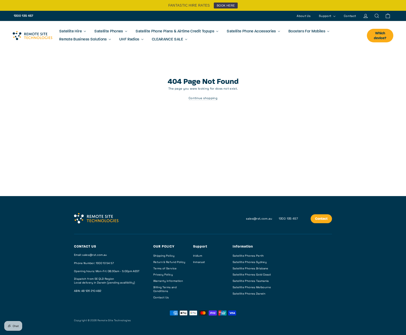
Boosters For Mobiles (307, 31)
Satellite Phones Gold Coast (252, 274)
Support (325, 16)
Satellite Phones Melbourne (252, 287)
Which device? (380, 36)
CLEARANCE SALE (168, 40)
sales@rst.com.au (259, 218)
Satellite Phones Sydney (250, 262)
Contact (350, 16)
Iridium (197, 255)
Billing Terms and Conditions (165, 289)
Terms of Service (165, 268)
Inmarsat (199, 262)
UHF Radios (129, 40)
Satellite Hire (71, 31)
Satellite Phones (109, 31)
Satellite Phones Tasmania (251, 281)
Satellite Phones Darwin (249, 293)
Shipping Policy (163, 255)
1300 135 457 (23, 16)
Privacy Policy (163, 274)
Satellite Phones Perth (248, 255)
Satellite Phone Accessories (252, 31)
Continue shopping (203, 98)
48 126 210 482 (91, 291)
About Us (303, 16)
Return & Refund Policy (169, 262)
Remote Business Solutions (83, 40)
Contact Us (161, 297)
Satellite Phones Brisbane (250, 268)
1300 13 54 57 (105, 263)
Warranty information (168, 281)
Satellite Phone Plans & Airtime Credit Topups (175, 31)
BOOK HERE (226, 5)
